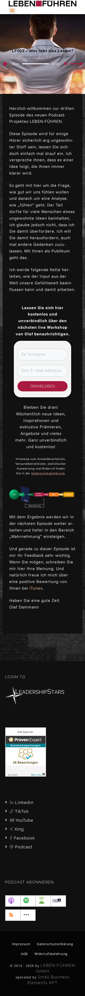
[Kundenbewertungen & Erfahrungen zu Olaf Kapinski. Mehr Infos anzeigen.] (25, 751)
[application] (42, 63)
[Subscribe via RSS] (12, 915)
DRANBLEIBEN (42, 386)
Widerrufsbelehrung (51, 954)
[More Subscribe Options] (28, 915)
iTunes (35, 588)
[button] (12, 10)
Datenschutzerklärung (48, 473)
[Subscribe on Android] (43, 901)
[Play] (5, 63)
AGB (24, 954)
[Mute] (66, 64)
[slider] (76, 67)
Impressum (21, 944)
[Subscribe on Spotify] (28, 901)
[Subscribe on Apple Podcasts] (12, 901)
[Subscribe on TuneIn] (58, 901)
